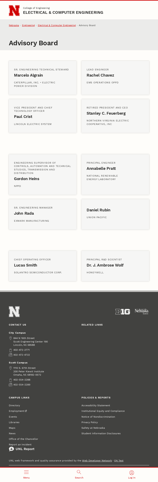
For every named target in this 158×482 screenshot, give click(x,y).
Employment (16, 410)
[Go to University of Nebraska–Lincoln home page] (14, 10)
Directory (14, 405)
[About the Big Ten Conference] (122, 312)
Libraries (14, 422)
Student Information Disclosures (101, 433)
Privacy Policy (89, 422)
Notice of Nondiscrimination (98, 416)
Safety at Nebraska (93, 427)
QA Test (118, 460)
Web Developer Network (97, 460)
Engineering (28, 25)
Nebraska (14, 25)
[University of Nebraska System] (142, 312)
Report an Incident (20, 444)
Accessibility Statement (95, 405)
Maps (12, 427)
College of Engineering (36, 7)
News (12, 433)
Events (13, 416)
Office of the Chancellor (23, 438)
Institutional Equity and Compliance (103, 410)
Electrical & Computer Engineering (63, 12)
